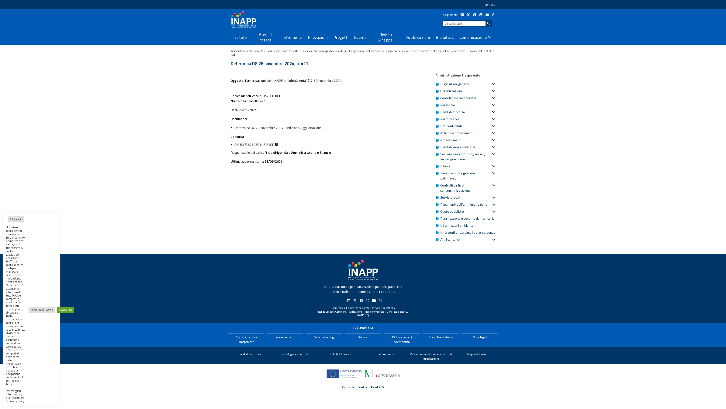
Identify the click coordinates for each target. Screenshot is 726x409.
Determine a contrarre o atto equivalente (428, 51)
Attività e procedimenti (456, 133)
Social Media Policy (441, 337)
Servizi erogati (450, 197)
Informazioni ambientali (457, 225)
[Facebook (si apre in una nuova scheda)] (475, 15)
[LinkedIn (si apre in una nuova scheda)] (462, 15)
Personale (447, 105)
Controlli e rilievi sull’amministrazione (455, 188)
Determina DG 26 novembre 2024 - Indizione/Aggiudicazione (278, 127)
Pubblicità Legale (340, 354)
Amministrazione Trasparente (247, 51)
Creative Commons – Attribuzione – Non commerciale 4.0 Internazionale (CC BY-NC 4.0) (367, 313)
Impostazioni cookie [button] (42, 309)
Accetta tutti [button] (65, 309)
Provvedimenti (451, 140)
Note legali (480, 337)
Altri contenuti (450, 239)
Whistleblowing (324, 337)
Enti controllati (451, 126)
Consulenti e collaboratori (458, 98)
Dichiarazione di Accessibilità (402, 339)
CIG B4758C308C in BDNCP (254, 144)
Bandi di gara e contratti (279, 51)
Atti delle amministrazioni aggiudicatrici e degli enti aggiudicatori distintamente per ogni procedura (349, 51)
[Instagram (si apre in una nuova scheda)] (481, 15)
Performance (449, 119)
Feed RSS (377, 387)
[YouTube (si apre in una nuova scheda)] (487, 15)
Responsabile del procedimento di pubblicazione (431, 356)
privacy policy (16, 401)
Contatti (490, 4)
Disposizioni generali (455, 84)
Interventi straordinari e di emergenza (467, 232)
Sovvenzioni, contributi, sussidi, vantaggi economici (462, 156)
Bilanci (445, 166)
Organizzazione (451, 91)
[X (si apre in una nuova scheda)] (468, 15)
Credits (362, 387)
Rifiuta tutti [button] (16, 219)
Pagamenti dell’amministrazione (463, 204)
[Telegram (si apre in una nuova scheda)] (494, 15)
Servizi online (386, 354)
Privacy (363, 337)
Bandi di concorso (452, 112)
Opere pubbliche (452, 211)
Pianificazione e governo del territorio (467, 218)
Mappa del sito (476, 354)
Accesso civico (285, 337)
